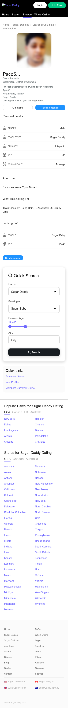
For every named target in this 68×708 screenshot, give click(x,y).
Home (5, 14)
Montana (40, 466)
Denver (39, 430)
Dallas (7, 424)
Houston (39, 418)
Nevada (39, 478)
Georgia (8, 523)
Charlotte (40, 441)
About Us (39, 645)
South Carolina (43, 546)
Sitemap (39, 673)
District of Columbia (43, 24)
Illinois (7, 540)
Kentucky (9, 563)
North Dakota (42, 512)
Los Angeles (11, 430)
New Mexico (41, 495)
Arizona (8, 478)
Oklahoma (40, 523)
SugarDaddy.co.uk (16, 687)
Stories (7, 668)
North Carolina (43, 506)
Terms (38, 651)
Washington (9, 28)
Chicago (8, 441)
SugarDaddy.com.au (48, 687)
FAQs (38, 629)
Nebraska (40, 472)
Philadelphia (41, 436)
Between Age (16, 320)
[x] (11, 696)
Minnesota (10, 598)
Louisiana (9, 569)
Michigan (9, 592)
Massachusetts (12, 586)
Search (16, 14)
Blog (6, 662)
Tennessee (41, 558)
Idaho (7, 535)
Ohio (37, 518)
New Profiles (12, 382)
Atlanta (8, 436)
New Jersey (41, 489)
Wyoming (40, 603)
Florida (8, 518)
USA (7, 412)
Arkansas (9, 483)
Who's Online (42, 14)
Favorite (18, 107)
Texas (38, 563)
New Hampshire (44, 483)
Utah (37, 569)
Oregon (39, 529)
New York (9, 418)
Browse (27, 14)
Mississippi (10, 603)
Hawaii (8, 529)
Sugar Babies (11, 634)
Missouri (8, 609)
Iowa (6, 552)
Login (40, 5)
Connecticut (10, 500)
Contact (8, 673)
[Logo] (14, 5)
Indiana (8, 546)
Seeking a (14, 301)
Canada (17, 412)
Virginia (39, 580)
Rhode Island (42, 540)
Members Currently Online (20, 388)
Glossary (39, 668)
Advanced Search (15, 376)
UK (26, 412)
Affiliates (39, 662)
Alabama (9, 466)
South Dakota (42, 552)
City (10, 333)
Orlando (39, 424)
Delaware (9, 506)
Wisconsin (40, 598)
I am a (12, 284)
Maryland (9, 580)
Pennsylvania (42, 535)
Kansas (8, 558)
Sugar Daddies (21, 24)
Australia (35, 412)
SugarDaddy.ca (46, 681)
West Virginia (42, 592)
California (9, 489)
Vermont (39, 575)
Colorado (9, 495)
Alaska (8, 472)
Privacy (39, 657)
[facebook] (6, 696)
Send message (50, 107)
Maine (7, 575)
